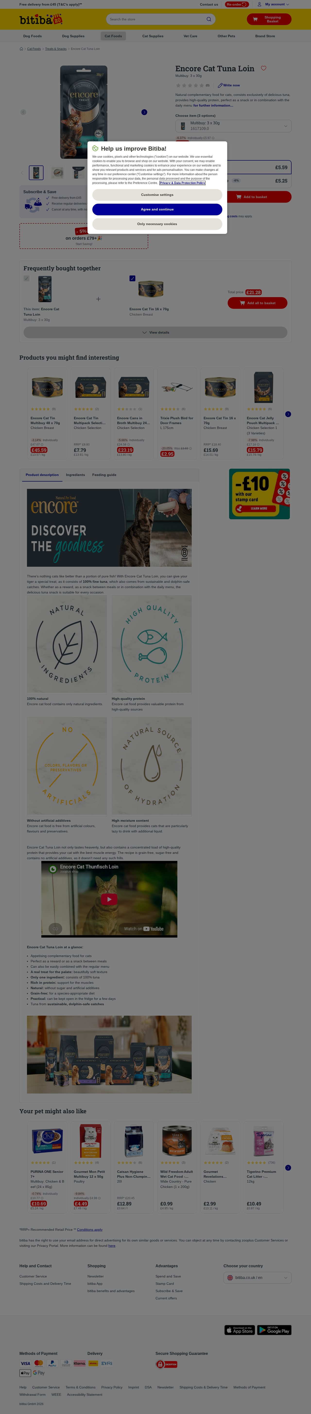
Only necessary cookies (157, 224)
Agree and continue (157, 209)
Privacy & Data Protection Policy (182, 183)
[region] (157, 187)
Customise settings (157, 195)
